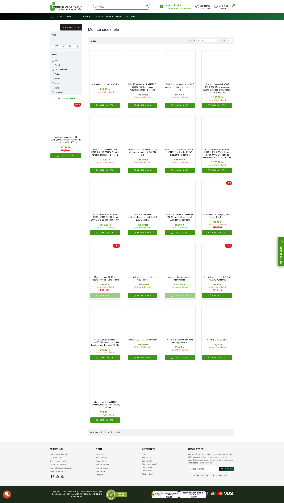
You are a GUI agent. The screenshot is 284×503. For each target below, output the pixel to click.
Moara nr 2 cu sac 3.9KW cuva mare (142, 340)
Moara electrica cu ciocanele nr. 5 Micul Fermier (142, 278)
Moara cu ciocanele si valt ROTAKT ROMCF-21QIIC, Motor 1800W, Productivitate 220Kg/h (179, 152)
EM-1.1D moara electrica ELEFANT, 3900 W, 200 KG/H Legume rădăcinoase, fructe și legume (142, 87)
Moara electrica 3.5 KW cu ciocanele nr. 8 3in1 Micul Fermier (105, 278)
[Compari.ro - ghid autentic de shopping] (116, 494)
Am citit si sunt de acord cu (211, 475)
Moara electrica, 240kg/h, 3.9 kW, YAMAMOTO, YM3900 (217, 278)
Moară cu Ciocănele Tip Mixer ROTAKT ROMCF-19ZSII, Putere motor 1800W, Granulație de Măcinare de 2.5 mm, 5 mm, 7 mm (217, 153)
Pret (54, 35)
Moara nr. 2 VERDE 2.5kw (217, 340)
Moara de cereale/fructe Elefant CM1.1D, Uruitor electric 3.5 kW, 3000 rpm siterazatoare (179, 217)
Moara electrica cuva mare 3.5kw (105, 84)
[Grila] (91, 40)
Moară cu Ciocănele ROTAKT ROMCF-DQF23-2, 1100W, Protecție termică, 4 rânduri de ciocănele (105, 152)
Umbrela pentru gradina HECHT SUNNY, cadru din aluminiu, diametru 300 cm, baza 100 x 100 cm (66, 140)
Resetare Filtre (72, 27)
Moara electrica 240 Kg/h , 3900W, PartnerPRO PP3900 (217, 215)
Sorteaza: (192, 41)
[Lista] (94, 40)
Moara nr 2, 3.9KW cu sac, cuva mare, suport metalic (180, 341)
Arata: (223, 41)
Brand (54, 55)
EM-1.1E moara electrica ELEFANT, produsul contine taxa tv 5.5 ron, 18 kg (180, 87)
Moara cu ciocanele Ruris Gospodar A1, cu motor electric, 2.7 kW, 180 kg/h (142, 152)
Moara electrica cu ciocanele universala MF (180, 278)
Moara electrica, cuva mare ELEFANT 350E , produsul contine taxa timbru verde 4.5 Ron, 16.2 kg (105, 342)
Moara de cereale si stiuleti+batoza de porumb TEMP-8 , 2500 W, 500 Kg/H (142, 217)
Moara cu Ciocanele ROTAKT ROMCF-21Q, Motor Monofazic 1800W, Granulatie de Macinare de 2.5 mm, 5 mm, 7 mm (217, 88)
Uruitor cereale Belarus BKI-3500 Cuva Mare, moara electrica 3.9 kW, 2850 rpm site (105, 405)
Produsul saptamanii (66, 98)
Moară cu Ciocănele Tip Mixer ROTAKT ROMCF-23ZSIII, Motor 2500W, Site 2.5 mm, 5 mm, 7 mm (105, 217)
